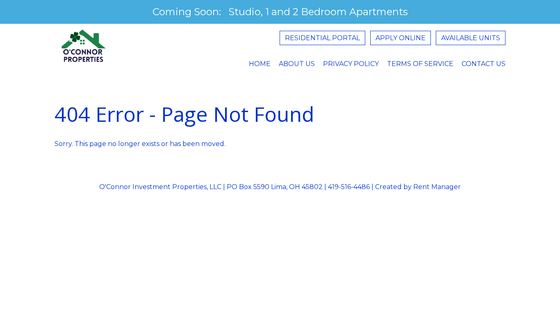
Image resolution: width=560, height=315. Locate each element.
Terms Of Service (420, 64)
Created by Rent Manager (417, 187)
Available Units (470, 38)
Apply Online (401, 38)
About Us (297, 64)
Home (260, 64)
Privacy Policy (351, 64)
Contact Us (483, 64)
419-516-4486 (349, 187)
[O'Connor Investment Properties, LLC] (84, 51)
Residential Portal (322, 38)
